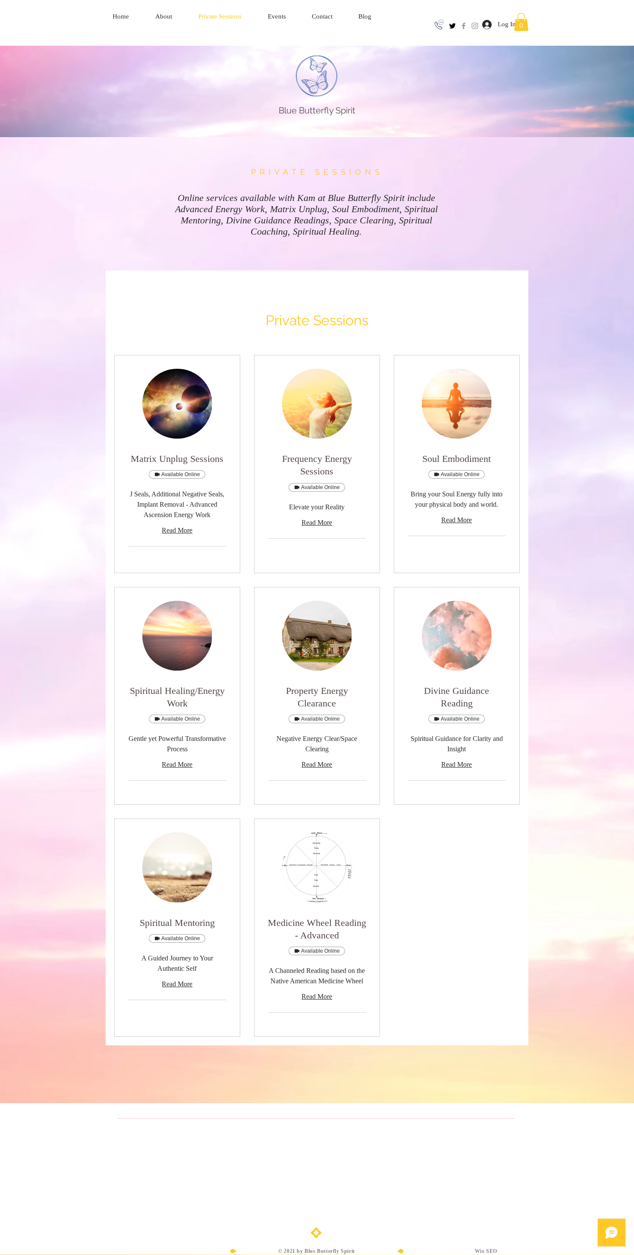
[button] (521, 22)
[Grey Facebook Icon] (463, 26)
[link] (177, 458)
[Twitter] (452, 26)
